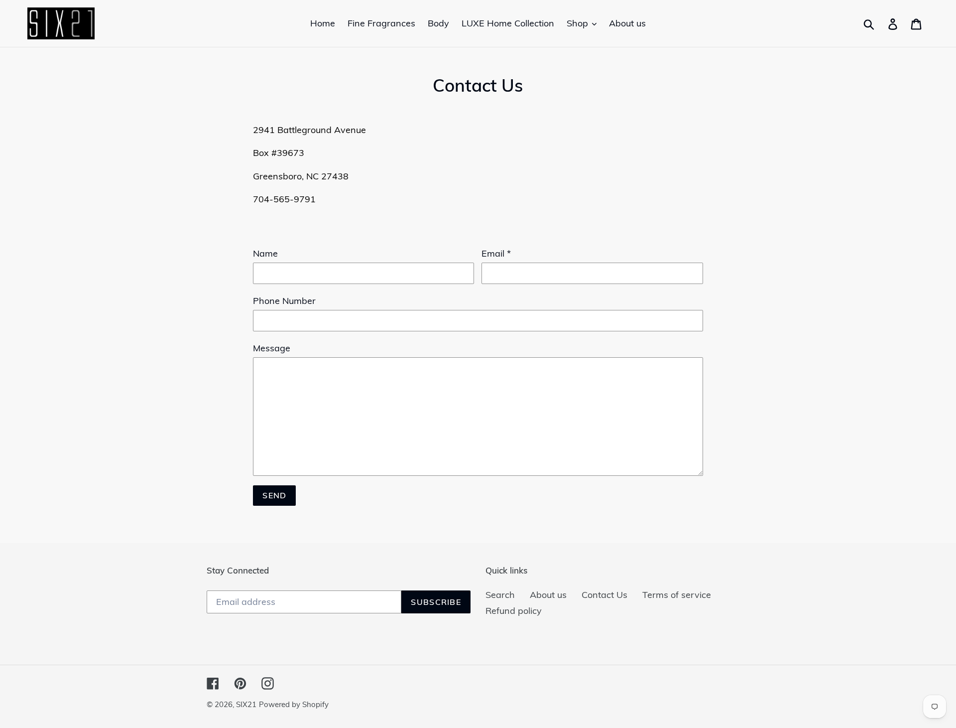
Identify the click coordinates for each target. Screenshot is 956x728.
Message (271, 348)
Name (265, 253)
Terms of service (676, 594)
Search (500, 594)
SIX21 (246, 704)
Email (496, 253)
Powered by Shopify (294, 704)
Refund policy (513, 610)
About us (548, 594)
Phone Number (284, 300)
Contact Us (604, 594)
